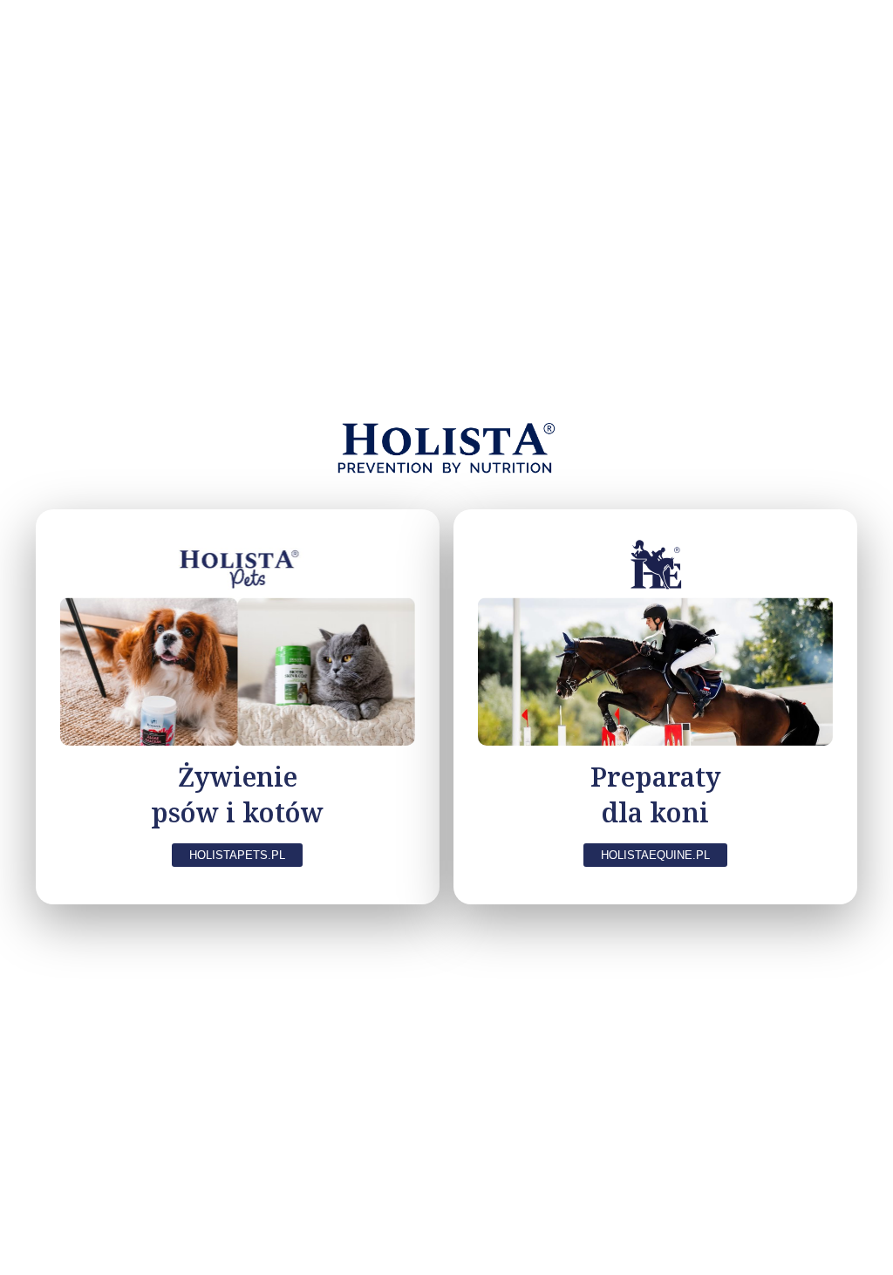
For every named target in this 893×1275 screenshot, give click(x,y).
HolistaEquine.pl (655, 855)
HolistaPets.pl (237, 855)
